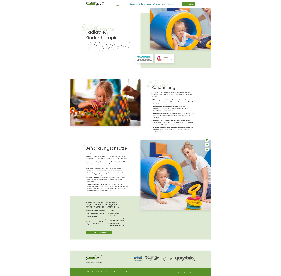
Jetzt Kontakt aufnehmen (100, 232)
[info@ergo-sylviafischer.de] (207, 149)
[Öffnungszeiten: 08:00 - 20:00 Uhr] (207, 140)
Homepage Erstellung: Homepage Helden (184, 272)
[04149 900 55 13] (207, 145)
